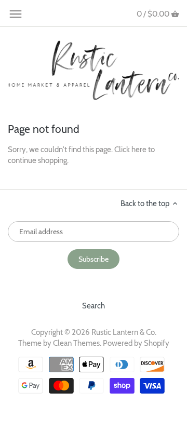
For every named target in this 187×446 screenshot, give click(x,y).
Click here (130, 149)
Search (93, 305)
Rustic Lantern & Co (123, 332)
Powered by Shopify (136, 343)
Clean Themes (76, 343)
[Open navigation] (15, 14)
